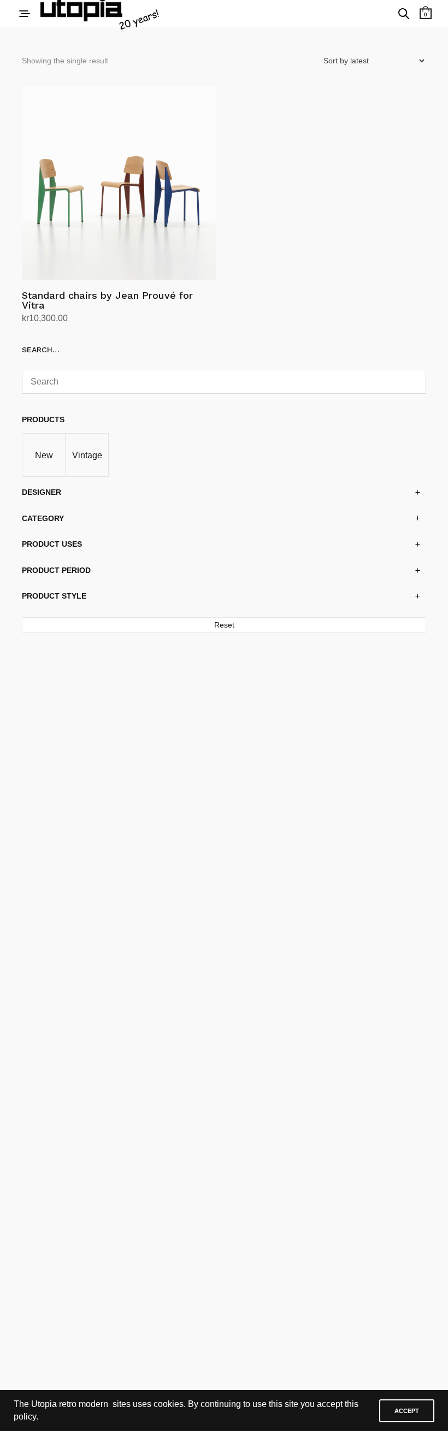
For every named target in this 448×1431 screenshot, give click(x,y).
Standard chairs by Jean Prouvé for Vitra (107, 300)
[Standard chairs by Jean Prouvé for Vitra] (119, 183)
